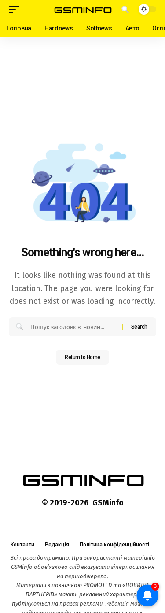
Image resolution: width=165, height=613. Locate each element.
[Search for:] (73, 326)
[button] (16, 9)
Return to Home (82, 357)
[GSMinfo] (82, 9)
